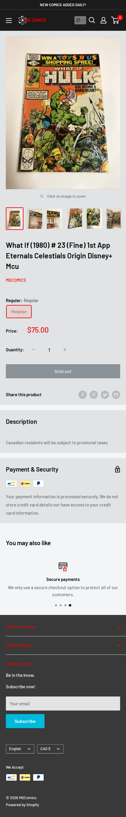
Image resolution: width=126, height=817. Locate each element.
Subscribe (25, 721)
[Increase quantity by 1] (65, 349)
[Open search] (92, 20)
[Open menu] (9, 20)
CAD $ (45, 748)
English (15, 748)
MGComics (16, 280)
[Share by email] (116, 394)
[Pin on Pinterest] (94, 394)
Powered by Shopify (22, 804)
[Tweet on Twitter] (105, 394)
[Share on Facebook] (83, 394)
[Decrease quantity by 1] (34, 349)
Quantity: (15, 349)
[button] (80, 20)
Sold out (63, 371)
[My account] (103, 20)
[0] (115, 20)
